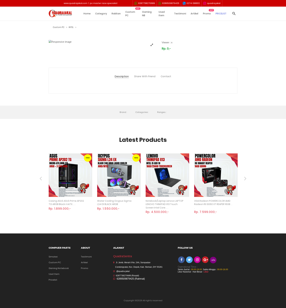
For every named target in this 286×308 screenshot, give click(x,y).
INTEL (71, 27)
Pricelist (53, 279)
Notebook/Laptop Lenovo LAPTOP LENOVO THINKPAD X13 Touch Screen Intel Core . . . (164, 204)
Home (87, 13)
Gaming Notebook (59, 268)
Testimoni (180, 13)
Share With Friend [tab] (144, 76)
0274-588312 (193, 3)
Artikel (194, 13)
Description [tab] (122, 76)
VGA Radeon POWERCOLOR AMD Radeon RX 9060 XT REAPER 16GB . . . (213, 204)
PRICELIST (220, 13)
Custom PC (130, 13)
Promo (207, 13)
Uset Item (54, 274)
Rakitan (116, 13)
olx (213, 259)
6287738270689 (146, 3)
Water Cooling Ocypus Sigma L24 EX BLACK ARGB (114, 202)
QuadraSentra (122, 256)
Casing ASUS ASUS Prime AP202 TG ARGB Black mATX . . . (66, 202)
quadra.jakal (213, 3)
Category (101, 13)
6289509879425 (170, 3)
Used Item (162, 13)
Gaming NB (147, 13)
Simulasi (53, 256)
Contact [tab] (166, 76)
